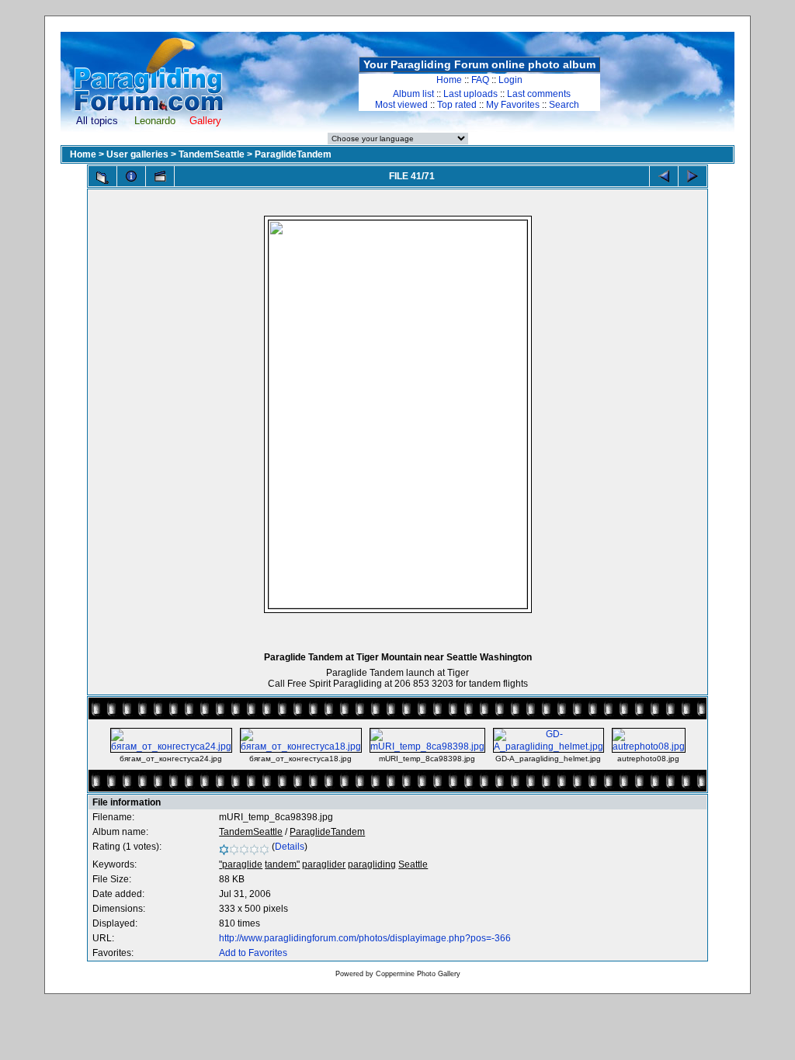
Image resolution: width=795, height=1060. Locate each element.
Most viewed (401, 104)
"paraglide (240, 864)
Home (449, 79)
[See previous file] (664, 176)
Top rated (457, 104)
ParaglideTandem (293, 154)
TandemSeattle (212, 154)
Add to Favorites (253, 952)
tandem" (282, 864)
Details (289, 846)
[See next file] (692, 176)
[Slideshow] (160, 176)
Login (510, 79)
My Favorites (513, 104)
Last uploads (470, 93)
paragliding (372, 864)
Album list (413, 93)
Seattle (413, 864)
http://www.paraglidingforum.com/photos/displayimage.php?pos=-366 (365, 938)
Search (564, 104)
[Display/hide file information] (131, 176)
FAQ (480, 79)
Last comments (539, 93)
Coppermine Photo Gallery (418, 974)
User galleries (137, 154)
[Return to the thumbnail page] (102, 177)
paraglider (323, 864)
